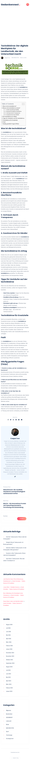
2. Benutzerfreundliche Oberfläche (13, 111)
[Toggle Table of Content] (22, 104)
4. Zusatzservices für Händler (12, 114)
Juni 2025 (8, 673)
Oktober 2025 (9, 659)
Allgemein (8, 710)
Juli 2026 (8, 628)
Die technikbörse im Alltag (10, 116)
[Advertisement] (15, 29)
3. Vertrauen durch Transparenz (12, 113)
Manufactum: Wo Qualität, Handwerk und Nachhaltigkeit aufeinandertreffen (14, 491)
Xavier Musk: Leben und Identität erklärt (13, 601)
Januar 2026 (9, 649)
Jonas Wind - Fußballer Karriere (11, 587)
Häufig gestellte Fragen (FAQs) (11, 124)
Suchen (5, 516)
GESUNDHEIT (9, 717)
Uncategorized (9, 738)
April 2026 (8, 638)
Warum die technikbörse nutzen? (11, 108)
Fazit (4, 122)
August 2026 (9, 624)
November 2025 (10, 656)
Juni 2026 (8, 631)
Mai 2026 (8, 635)
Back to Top (15, 758)
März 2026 (8, 642)
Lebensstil (8, 721)
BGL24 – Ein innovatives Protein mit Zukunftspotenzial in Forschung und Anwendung (14, 505)
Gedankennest (10, 4)
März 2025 (8, 684)
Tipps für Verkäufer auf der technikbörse (13, 118)
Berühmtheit (9, 714)
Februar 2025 (9, 688)
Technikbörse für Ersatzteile (10, 120)
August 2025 (9, 666)
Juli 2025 (8, 670)
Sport (7, 731)
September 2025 (10, 663)
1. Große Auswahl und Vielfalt (12, 109)
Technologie (9, 735)
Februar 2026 (9, 645)
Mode (7, 724)
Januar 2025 (9, 691)
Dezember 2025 (10, 652)
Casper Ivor (7, 57)
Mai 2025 (8, 677)
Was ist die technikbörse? (9, 106)
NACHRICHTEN (15, 57)
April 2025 (8, 680)
